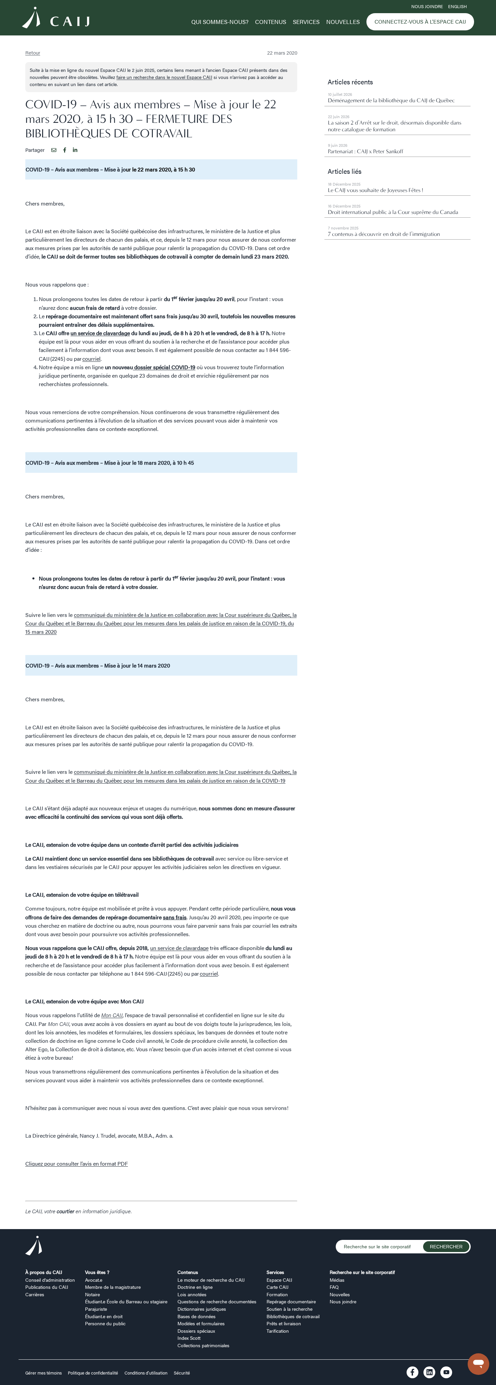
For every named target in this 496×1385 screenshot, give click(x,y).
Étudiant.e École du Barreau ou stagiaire (126, 1301)
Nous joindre (427, 6)
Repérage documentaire (291, 1301)
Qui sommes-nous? (219, 22)
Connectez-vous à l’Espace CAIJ (420, 21)
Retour (32, 52)
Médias (337, 1279)
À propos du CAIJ (43, 1272)
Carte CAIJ (277, 1286)
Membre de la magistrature (113, 1286)
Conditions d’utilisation (146, 1373)
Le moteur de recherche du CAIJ (211, 1279)
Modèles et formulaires (201, 1323)
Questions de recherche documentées (216, 1301)
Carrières (34, 1294)
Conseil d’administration (50, 1279)
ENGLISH (457, 6)
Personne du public (105, 1323)
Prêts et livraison (284, 1323)
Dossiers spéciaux (196, 1330)
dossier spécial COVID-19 (164, 367)
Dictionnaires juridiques (201, 1308)
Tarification (278, 1330)
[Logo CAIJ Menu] (55, 18)
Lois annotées (191, 1294)
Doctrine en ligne (195, 1286)
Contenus (270, 22)
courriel (91, 358)
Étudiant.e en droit (103, 1316)
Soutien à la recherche (289, 1308)
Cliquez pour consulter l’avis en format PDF (76, 1163)
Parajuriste (96, 1308)
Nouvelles (343, 22)
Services (306, 22)
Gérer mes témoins (44, 1373)
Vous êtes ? (97, 1272)
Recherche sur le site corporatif (362, 1272)
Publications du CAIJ (46, 1286)
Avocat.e (93, 1279)
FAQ (334, 1286)
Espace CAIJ (279, 1279)
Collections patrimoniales (203, 1345)
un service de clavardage (179, 948)
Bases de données (196, 1316)
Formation (277, 1294)
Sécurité (182, 1373)
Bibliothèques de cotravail (293, 1316)
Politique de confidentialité (93, 1373)
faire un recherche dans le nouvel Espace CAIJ (164, 77)
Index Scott (188, 1337)
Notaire (92, 1294)
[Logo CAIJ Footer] (33, 1247)
